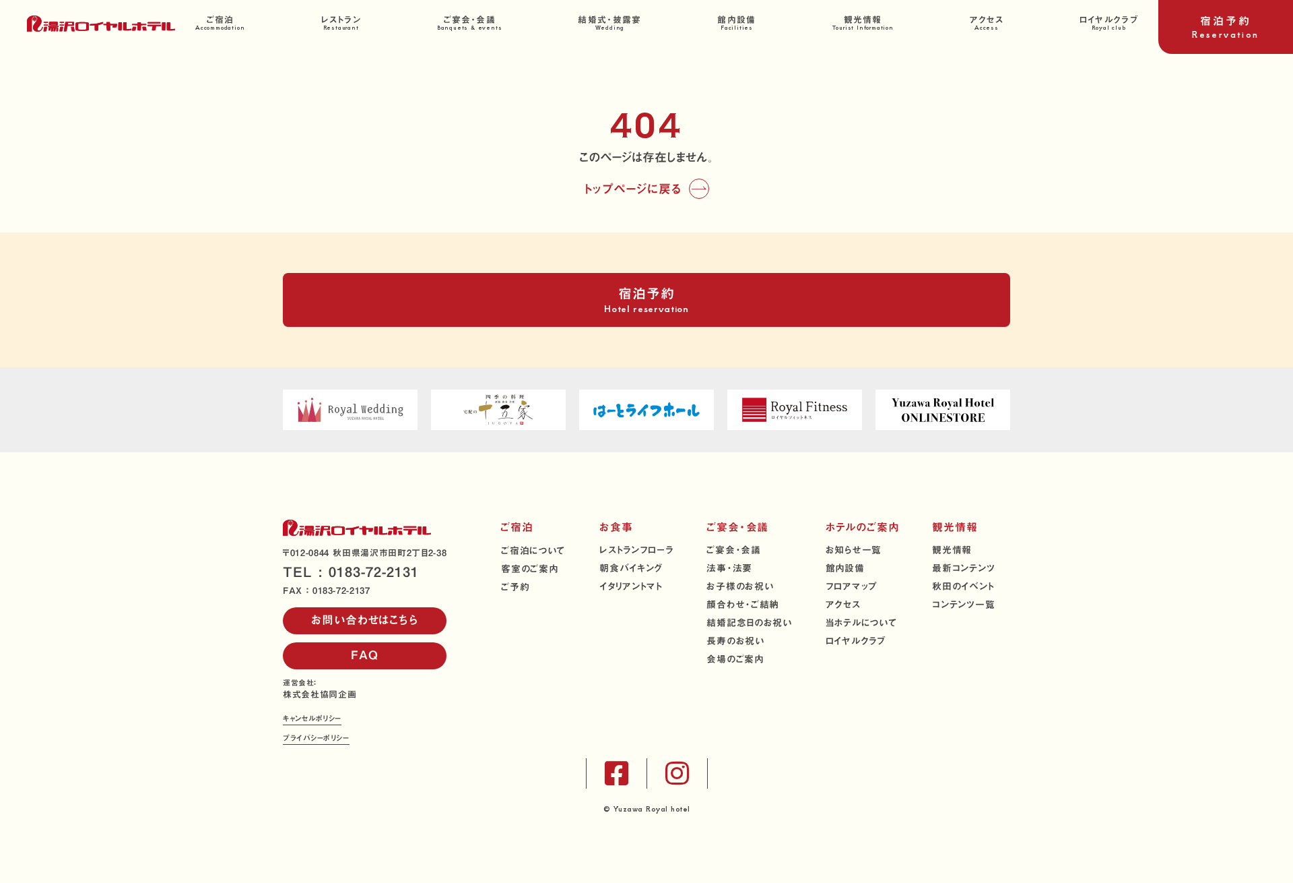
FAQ (364, 655)
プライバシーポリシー (316, 739)
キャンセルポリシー (312, 719)
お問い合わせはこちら (364, 620)
